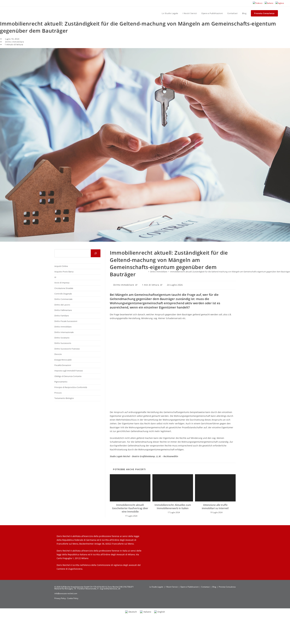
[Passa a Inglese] (280, 3)
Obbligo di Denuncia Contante (67, 376)
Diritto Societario (61, 337)
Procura (57, 392)
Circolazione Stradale (63, 288)
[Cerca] (96, 253)
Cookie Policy (72, 598)
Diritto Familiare (61, 315)
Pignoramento (60, 381)
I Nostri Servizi (172, 587)
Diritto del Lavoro (62, 304)
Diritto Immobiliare (14, 41)
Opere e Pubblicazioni (189, 587)
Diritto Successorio (62, 343)
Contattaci (205, 587)
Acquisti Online (61, 266)
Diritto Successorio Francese (67, 348)
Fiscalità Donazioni (62, 365)
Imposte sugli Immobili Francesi (68, 370)
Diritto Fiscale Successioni (65, 321)
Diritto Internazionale (64, 332)
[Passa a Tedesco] (257, 3)
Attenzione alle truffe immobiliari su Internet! (215, 506)
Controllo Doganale (63, 293)
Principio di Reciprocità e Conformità (70, 387)
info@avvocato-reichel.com (65, 593)
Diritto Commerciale (63, 299)
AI (55, 277)
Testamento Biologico (64, 398)
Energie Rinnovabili (62, 359)
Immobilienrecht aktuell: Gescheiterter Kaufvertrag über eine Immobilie (130, 508)
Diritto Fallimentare (63, 310)
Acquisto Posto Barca (63, 271)
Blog (214, 587)
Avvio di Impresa (61, 282)
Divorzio (58, 354)
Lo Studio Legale (156, 587)
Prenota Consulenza (227, 587)
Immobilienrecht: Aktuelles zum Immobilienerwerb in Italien (173, 506)
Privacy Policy (60, 598)
